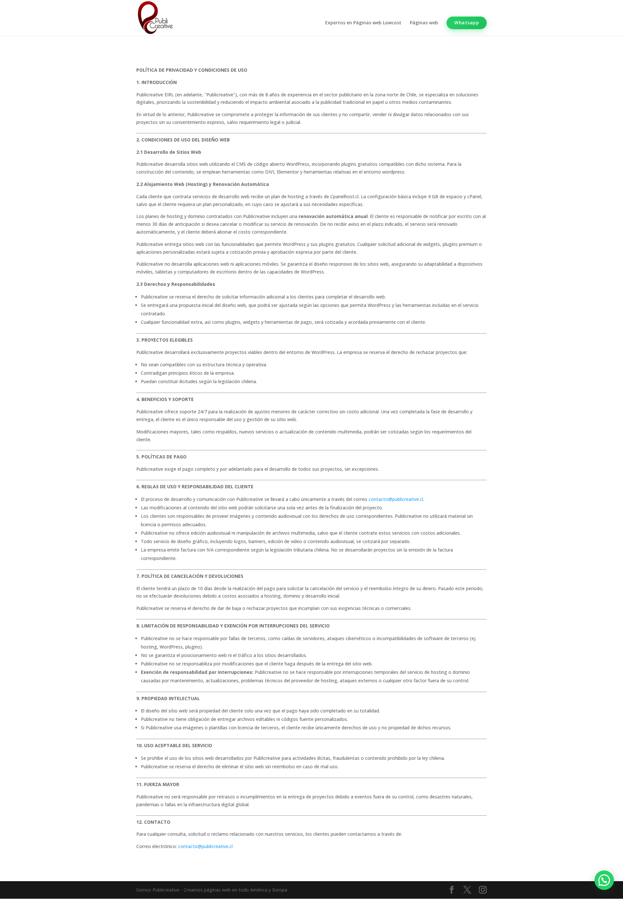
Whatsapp (466, 22)
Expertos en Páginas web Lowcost (363, 23)
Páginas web (424, 23)
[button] (604, 880)
